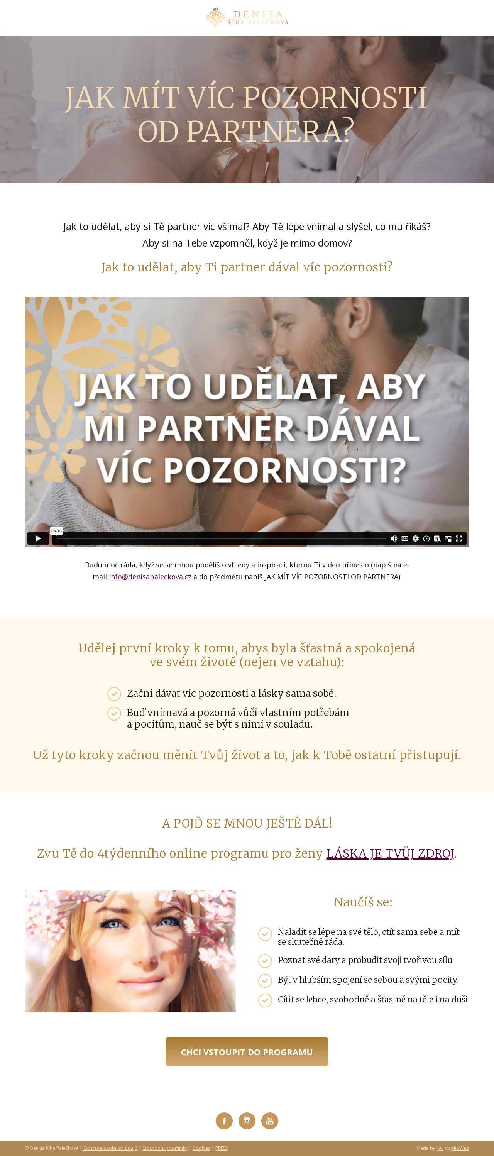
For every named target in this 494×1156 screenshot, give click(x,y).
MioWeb (460, 1148)
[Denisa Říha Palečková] (247, 18)
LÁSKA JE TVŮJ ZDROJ (390, 853)
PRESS (221, 1148)
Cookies (201, 1148)
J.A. (439, 1148)
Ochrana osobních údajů (110, 1148)
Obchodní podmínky (165, 1148)
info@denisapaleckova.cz (150, 576)
